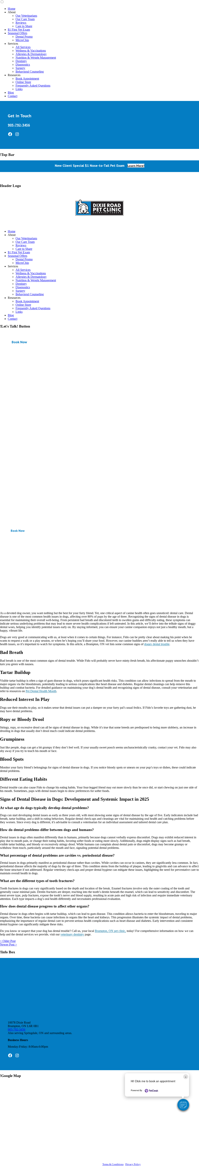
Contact (12, 96)
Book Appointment (27, 78)
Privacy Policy (133, 1164)
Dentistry (21, 61)
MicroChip (22, 40)
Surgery (20, 68)
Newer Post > (8, 944)
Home (11, 8)
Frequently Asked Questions (33, 85)
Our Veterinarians (26, 15)
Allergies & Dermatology (31, 54)
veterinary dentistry (72, 934)
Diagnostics (23, 64)
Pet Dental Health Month (41, 691)
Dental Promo (24, 36)
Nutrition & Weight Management (36, 57)
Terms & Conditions (113, 1164)
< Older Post (8, 941)
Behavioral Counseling (30, 71)
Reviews (21, 22)
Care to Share (24, 26)
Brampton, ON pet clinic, (110, 931)
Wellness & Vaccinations (31, 50)
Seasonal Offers (17, 33)
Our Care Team (25, 19)
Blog (11, 92)
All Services (23, 47)
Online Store (23, 82)
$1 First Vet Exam (19, 29)
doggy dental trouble (156, 644)
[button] (183, 1105)
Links (19, 89)
